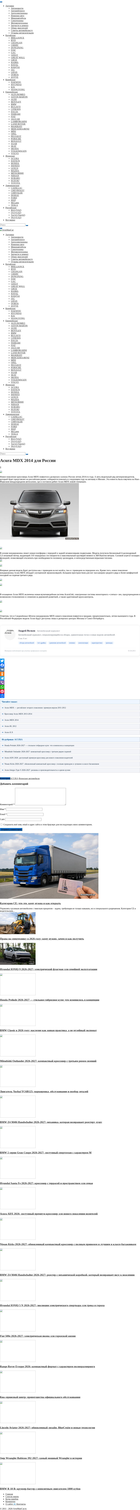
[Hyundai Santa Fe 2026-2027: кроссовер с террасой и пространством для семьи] (18, 1178)
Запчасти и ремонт (19, 25)
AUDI (14, 99)
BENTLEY (16, 102)
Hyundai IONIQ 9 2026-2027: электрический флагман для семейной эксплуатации (48, 969)
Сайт (2, 819)
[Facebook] (70, 665)
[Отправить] (70, 696)
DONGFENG (17, 47)
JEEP (13, 200)
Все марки (10, 220)
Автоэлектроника (19, 13)
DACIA (14, 111)
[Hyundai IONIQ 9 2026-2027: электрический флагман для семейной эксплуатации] (18, 964)
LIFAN (14, 72)
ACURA (15, 158)
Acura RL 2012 (10, 726)
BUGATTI (16, 107)
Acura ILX (9, 732)
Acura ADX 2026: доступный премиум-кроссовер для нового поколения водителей (39, 758)
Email (3, 814)
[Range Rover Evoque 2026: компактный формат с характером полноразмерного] (18, 1361)
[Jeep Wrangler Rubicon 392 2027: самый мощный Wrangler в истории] (18, 1453)
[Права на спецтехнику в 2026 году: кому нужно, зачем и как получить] (18, 933)
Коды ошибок (11, 1499)
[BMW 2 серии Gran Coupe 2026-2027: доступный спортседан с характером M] (18, 1147)
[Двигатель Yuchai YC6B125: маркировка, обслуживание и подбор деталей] (18, 1086)
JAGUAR (15, 119)
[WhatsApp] (70, 687)
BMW (13, 104)
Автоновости (17, 8)
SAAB (14, 143)
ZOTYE (14, 77)
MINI (13, 131)
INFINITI (15, 166)
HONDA (15, 163)
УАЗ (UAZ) (16, 217)
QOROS (15, 75)
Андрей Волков (26, 630)
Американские (12, 185)
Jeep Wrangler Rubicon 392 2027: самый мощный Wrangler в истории (41, 1458)
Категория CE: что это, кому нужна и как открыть (30, 903)
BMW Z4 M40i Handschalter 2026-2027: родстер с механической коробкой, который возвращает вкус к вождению (67, 1274)
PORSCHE (16, 139)
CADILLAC (16, 188)
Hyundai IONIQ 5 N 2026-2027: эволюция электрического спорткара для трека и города (52, 1305)
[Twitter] (70, 661)
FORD (14, 198)
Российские (10, 207)
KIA (13, 87)
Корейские (10, 79)
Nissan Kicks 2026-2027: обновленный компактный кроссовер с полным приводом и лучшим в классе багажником (52, 764)
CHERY (14, 45)
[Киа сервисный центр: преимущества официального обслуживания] (18, 1392)
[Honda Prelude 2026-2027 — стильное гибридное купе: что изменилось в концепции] (18, 994)
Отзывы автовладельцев (22, 33)
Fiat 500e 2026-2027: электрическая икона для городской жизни (38, 1336)
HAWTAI (15, 67)
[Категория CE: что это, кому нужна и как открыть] (49, 898)
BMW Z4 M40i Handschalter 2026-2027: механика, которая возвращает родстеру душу (51, 1122)
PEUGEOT (16, 136)
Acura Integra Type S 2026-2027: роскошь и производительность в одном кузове (37, 770)
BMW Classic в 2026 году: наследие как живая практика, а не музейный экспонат (48, 1030)
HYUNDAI (16, 84)
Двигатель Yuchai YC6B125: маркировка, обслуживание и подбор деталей (44, 1091)
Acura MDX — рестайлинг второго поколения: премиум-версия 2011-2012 (35, 708)
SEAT (13, 146)
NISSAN (15, 175)
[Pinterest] (70, 691)
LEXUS (14, 168)
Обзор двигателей (19, 28)
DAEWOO (16, 82)
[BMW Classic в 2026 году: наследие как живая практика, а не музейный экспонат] (18, 1025)
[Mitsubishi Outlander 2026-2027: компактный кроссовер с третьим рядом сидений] (18, 1055)
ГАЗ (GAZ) (16, 212)
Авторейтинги (18, 11)
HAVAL (14, 65)
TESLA (14, 205)
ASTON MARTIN (19, 97)
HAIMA (14, 62)
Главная (9, 1494)
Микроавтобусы (18, 18)
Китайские (10, 35)
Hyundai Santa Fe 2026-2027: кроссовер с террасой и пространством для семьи (46, 1183)
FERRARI (15, 114)
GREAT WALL (18, 57)
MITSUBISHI (17, 173)
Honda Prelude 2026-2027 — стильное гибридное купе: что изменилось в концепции (39, 745)
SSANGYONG (18, 89)
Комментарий (7, 804)
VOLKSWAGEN (19, 151)
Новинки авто (17, 15)
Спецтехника (17, 20)
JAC (13, 70)
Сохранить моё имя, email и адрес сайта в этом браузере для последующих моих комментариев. (47, 824)
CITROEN (16, 109)
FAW (13, 50)
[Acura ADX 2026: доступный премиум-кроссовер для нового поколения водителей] (18, 1208)
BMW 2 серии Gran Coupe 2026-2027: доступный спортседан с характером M (45, 1152)
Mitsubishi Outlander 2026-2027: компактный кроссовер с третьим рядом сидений (38, 752)
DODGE (15, 195)
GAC (13, 52)
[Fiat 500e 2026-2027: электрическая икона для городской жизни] (18, 1330)
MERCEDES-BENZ (20, 129)
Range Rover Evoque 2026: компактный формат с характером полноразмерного (47, 1366)
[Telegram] (70, 678)
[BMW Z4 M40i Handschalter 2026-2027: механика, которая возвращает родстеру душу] (18, 1117)
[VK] (70, 669)
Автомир (9, 6)
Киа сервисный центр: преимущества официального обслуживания (40, 1397)
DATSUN (15, 161)
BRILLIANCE (17, 38)
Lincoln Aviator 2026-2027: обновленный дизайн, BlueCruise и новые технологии (47, 1427)
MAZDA (15, 171)
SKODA (15, 148)
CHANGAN (16, 43)
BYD (13, 40)
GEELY (14, 55)
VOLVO (15, 153)
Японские (10, 156)
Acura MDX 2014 (11, 720)
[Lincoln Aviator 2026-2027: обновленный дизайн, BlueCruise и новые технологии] (18, 1422)
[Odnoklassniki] (70, 674)
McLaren (15, 203)
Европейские (11, 92)
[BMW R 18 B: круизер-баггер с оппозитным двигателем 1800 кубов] (18, 1483)
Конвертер (10, 1501)
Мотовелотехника (19, 23)
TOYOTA (15, 183)
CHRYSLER (17, 193)
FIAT (13, 116)
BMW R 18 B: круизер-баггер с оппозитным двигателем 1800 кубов (40, 1488)
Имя (3, 809)
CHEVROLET (17, 190)
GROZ (14, 60)
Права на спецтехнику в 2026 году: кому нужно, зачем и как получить (42, 938)
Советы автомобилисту (22, 30)
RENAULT (16, 141)
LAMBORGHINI (19, 121)
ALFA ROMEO (18, 94)
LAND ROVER (18, 124)
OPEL (14, 134)
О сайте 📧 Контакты (15, 1504)
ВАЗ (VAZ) (16, 210)
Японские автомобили (29, 778)
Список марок (12, 1496)
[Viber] (70, 682)
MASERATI (16, 126)
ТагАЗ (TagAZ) (18, 215)
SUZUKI (15, 180)
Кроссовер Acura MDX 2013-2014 (18, 714)
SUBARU (15, 178)
